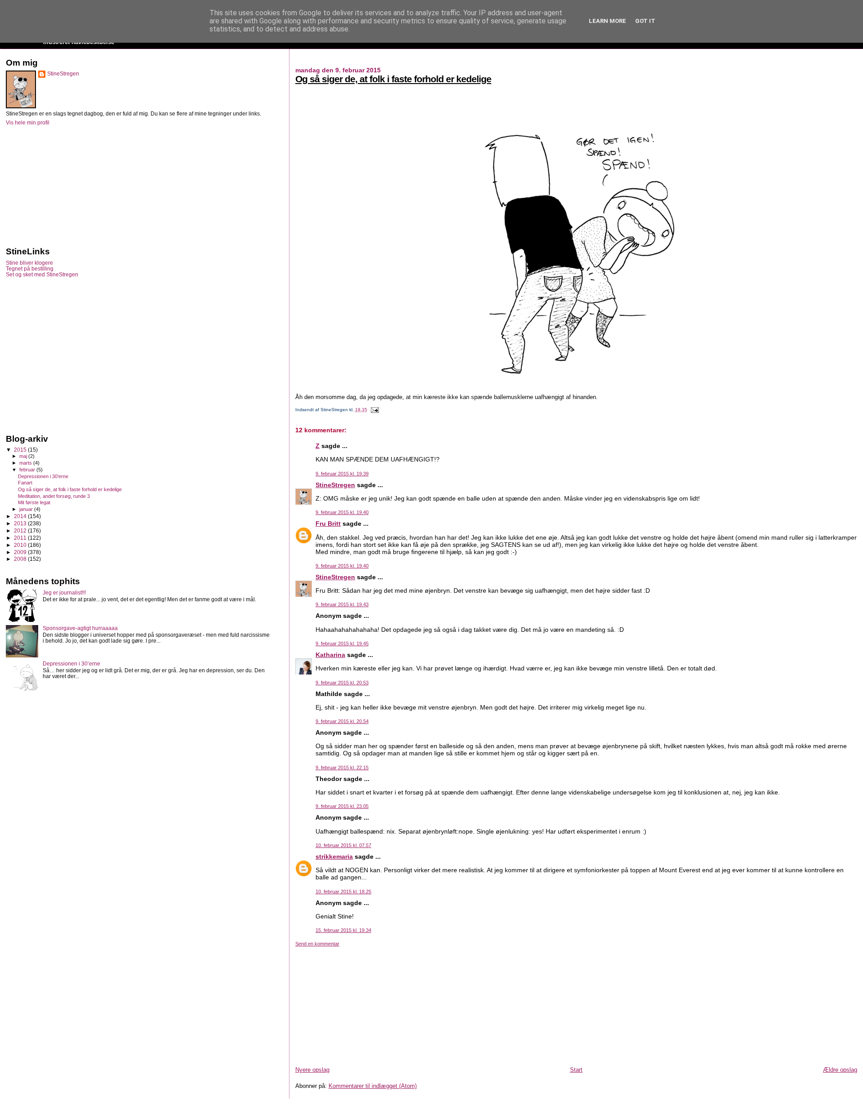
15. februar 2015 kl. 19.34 (343, 930)
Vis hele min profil (27, 123)
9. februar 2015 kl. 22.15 (342, 767)
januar (26, 509)
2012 (21, 530)
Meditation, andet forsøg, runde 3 (54, 496)
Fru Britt (328, 523)
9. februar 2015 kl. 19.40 (342, 512)
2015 (21, 450)
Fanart (25, 482)
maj (23, 456)
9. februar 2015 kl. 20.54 (342, 721)
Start (576, 1069)
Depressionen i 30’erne (43, 476)
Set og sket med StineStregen (42, 274)
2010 (21, 545)
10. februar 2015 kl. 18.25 (343, 891)
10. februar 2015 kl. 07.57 (343, 845)
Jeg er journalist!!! (64, 592)
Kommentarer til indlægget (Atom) (373, 1086)
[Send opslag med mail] (374, 409)
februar (27, 469)
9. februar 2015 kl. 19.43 (342, 604)
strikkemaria (334, 856)
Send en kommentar (317, 943)
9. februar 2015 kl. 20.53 (342, 682)
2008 (21, 559)
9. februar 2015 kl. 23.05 (342, 806)
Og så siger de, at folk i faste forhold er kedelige (393, 79)
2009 (21, 552)
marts (26, 463)
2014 (21, 516)
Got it (645, 21)
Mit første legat (34, 502)
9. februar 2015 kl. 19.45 (342, 643)
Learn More (607, 21)
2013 (21, 523)
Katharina (330, 654)
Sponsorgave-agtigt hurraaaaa (80, 628)
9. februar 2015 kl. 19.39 (342, 473)
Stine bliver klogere (29, 263)
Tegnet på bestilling (29, 268)
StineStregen (335, 484)
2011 (21, 538)
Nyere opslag (312, 1069)
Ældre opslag (840, 1069)
